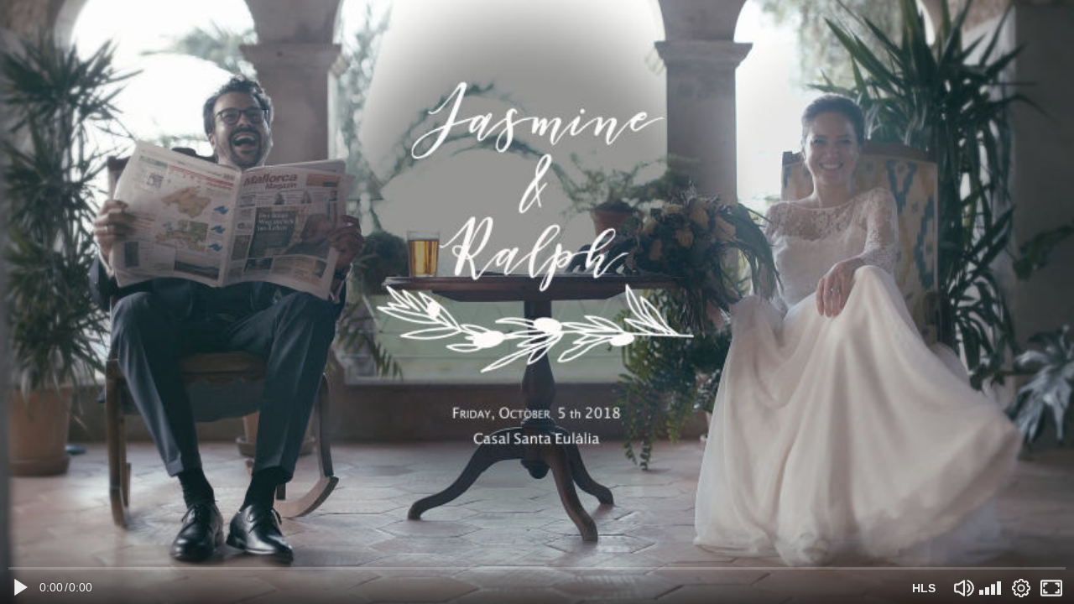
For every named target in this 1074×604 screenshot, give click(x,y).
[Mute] (964, 588)
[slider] (537, 568)
